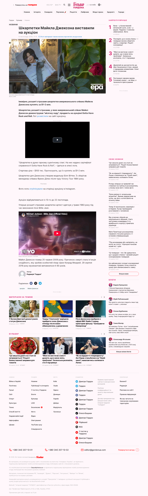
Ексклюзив (35, 407)
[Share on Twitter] (35, 283)
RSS (81, 427)
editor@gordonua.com (95, 450)
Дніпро (56, 403)
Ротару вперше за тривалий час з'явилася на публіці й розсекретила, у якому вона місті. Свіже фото (123, 186)
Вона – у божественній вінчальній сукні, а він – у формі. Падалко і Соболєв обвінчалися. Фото (123, 29)
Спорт (11, 399)
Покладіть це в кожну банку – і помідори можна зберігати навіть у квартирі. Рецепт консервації (125, 42)
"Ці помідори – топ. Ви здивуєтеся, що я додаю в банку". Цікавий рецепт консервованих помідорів (123, 255)
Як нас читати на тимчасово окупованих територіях (129, 401)
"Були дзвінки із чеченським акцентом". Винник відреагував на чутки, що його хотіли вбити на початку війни (122, 197)
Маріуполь (57, 407)
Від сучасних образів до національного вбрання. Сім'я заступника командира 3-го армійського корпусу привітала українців (121, 221)
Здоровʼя (110, 12)
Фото (33, 412)
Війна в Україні (15, 381)
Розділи (34, 377)
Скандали (48, 12)
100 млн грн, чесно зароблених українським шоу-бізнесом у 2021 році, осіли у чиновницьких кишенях (122, 344)
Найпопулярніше (118, 20)
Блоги (112, 280)
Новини (27, 12)
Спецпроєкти (36, 429)
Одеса (55, 390)
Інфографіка (14, 420)
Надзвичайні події (16, 416)
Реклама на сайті (126, 390)
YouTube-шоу (36, 425)
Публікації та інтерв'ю (40, 386)
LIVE (33, 403)
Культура (55, 328)
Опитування (36, 420)
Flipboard (83, 422)
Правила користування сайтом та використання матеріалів (106, 382)
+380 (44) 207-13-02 (58, 450)
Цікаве (11, 425)
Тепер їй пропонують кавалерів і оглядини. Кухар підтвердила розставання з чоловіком (122, 209)
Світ (10, 394)
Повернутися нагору (126, 450)
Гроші (11, 390)
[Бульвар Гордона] (78, 5)
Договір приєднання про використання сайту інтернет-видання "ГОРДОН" (106, 402)
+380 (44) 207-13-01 (22, 450)
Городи (121, 12)
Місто (55, 377)
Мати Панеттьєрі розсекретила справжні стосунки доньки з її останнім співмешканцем (121, 234)
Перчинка (60, 12)
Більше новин (123, 274)
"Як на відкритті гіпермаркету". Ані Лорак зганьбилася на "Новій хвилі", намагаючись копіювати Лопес (123, 175)
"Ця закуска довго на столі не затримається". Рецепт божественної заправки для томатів (123, 165)
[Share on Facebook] (31, 283)
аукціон (22, 288)
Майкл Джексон (33, 288)
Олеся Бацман (85, 413)
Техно (11, 407)
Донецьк (56, 394)
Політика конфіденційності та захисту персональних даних (105, 391)
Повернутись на (21, 5)
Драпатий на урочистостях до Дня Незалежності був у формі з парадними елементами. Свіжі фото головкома (126, 68)
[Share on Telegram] (40, 283)
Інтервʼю (37, 12)
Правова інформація (128, 394)
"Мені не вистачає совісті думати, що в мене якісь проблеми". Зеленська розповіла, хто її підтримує (124, 55)
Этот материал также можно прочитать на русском (61, 37)
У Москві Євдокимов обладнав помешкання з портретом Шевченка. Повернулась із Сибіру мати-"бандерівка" (123, 290)
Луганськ (57, 412)
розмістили (42, 116)
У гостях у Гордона (38, 390)
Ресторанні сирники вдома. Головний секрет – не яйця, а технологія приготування (124, 80)
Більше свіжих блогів (123, 351)
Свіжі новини (116, 159)
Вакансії (123, 381)
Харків (56, 399)
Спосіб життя (14, 412)
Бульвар (19, 20)
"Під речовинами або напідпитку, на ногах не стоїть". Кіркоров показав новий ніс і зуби (123, 244)
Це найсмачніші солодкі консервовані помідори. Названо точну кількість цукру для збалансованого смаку (124, 265)
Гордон (11, 20)
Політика (12, 386)
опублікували (36, 189)
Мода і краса (98, 12)
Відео (33, 416)
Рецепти (73, 12)
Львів (55, 386)
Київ (55, 381)
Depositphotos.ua (37, 467)
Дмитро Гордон (86, 381)
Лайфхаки (85, 12)
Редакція (123, 386)
